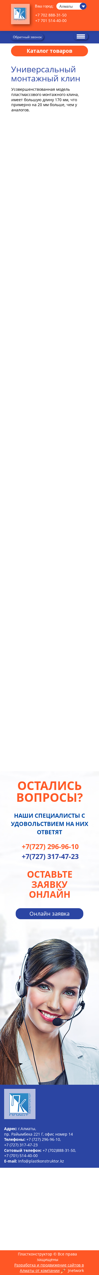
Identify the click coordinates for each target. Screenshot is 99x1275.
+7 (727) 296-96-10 (43, 1139)
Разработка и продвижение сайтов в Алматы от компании (49, 1267)
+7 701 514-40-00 (51, 20)
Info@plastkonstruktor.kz (41, 1161)
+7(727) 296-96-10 (50, 846)
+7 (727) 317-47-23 (21, 1144)
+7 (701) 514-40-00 (21, 1155)
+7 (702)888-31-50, (59, 1150)
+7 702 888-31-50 (51, 15)
